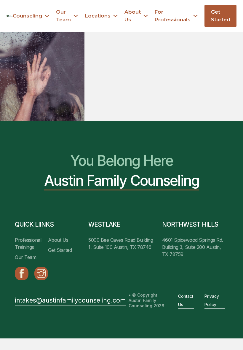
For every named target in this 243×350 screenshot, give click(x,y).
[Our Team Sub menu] (75, 15)
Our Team (63, 15)
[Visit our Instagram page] (41, 273)
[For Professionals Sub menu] (195, 15)
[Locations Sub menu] (115, 15)
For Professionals (172, 15)
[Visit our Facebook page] (21, 273)
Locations (98, 16)
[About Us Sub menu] (145, 15)
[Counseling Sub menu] (46, 15)
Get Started (220, 15)
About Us (132, 15)
